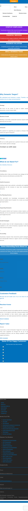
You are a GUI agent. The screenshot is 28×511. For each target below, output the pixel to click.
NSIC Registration (7, 461)
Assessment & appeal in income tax (11, 425)
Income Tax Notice (7, 434)
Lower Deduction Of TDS (9, 430)
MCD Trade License (7, 456)
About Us (3, 404)
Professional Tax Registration (10, 447)
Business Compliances (8, 13)
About (15, 6)
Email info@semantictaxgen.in (8, 2)
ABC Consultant (4, 338)
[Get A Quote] (25, 4)
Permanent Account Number (9, 440)
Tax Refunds (6, 423)
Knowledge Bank (6, 16)
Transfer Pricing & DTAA (9, 426)
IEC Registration (7, 444)
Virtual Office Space (7, 460)
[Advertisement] (14, 76)
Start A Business (17, 10)
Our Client (3, 409)
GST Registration (7, 442)
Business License (23, 13)
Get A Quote (4, 408)
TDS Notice (5, 432)
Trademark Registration (8, 452)
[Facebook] (24, 4)
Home (26, 6)
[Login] (27, 4)
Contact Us (14, 16)
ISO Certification (7, 451)
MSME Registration (7, 445)
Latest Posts (4, 411)
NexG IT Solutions (4, 318)
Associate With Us (5, 406)
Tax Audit (5, 421)
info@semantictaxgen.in (6, 481)
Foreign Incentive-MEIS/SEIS (10, 454)
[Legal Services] (26, 4)
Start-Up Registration (8, 449)
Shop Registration (7, 458)
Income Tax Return (7, 419)
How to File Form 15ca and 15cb (10, 428)
